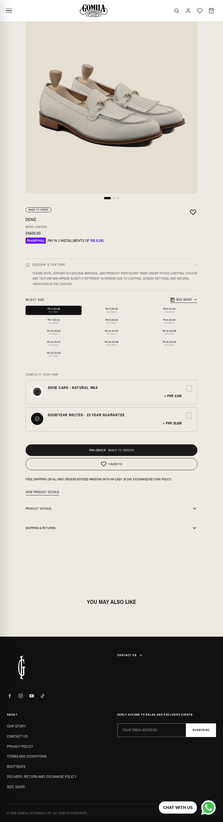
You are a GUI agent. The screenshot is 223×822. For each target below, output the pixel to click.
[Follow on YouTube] (31, 695)
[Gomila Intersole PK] (21, 667)
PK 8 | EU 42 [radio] (111, 321)
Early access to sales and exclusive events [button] (155, 714)
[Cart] (211, 11)
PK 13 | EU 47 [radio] (53, 343)
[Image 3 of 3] (118, 198)
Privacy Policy (20, 746)
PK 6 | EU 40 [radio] (169, 310)
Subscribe (201, 730)
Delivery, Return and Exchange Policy (41, 776)
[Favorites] (200, 11)
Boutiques (16, 766)
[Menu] (11, 11)
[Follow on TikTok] (42, 695)
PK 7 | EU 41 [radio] (54, 321)
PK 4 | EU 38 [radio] (54, 310)
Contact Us (17, 736)
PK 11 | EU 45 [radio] (111, 332)
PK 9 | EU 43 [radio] (169, 321)
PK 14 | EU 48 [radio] (111, 343)
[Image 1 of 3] (107, 198)
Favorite (116, 464)
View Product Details (42, 492)
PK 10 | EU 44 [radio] (53, 332)
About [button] (12, 714)
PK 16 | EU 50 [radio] (53, 354)
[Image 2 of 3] (114, 198)
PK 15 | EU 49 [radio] (169, 343)
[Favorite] (193, 213)
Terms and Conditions (27, 756)
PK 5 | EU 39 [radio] (111, 310)
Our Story (16, 726)
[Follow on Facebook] (9, 695)
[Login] (188, 11)
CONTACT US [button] (126, 655)
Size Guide (184, 299)
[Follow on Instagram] (20, 695)
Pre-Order (97, 450)
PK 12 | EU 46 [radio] (169, 332)
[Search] (176, 11)
